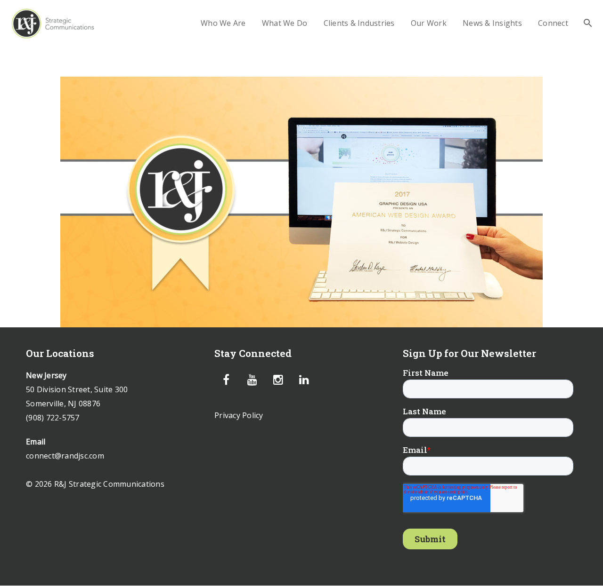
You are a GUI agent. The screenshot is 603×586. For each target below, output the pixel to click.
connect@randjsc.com (65, 456)
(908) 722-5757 (53, 417)
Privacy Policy (238, 415)
